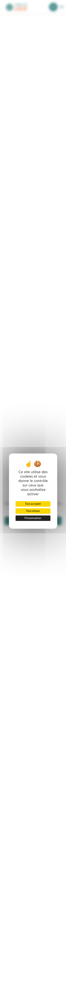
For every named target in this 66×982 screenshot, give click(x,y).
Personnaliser (33, 518)
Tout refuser (33, 511)
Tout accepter (33, 503)
